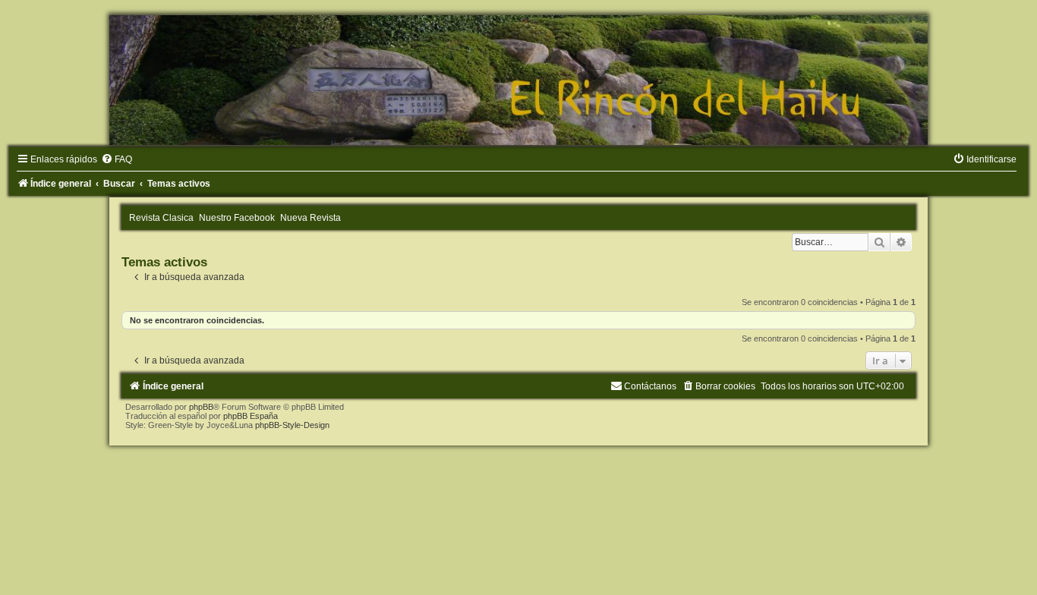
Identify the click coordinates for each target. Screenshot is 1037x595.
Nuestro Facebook (237, 217)
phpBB (201, 406)
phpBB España (250, 415)
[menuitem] (116, 159)
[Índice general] (518, 80)
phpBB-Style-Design (292, 425)
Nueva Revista (310, 217)
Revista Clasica (161, 217)
